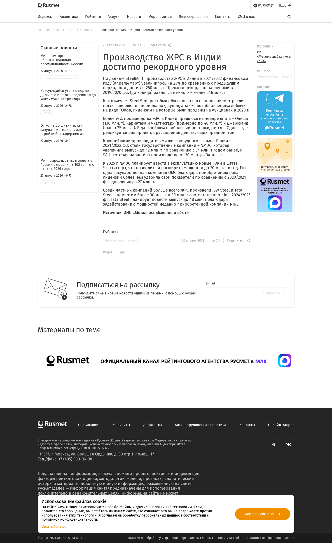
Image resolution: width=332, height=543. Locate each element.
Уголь (46, 113)
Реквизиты (121, 425)
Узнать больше (54, 526)
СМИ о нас (246, 16)
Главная (44, 30)
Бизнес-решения (193, 16)
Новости (134, 16)
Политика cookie (230, 538)
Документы (152, 425)
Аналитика (69, 16)
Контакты (223, 16)
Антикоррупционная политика (200, 425)
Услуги (114, 16)
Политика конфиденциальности (270, 538)
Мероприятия (160, 16)
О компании (88, 425)
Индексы (45, 16)
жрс (123, 252)
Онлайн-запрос (281, 425)
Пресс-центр (65, 30)
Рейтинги (93, 16)
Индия (107, 252)
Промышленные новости (60, 78)
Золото (47, 183)
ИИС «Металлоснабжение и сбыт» (156, 212)
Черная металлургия (120, 240)
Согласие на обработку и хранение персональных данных (169, 538)
